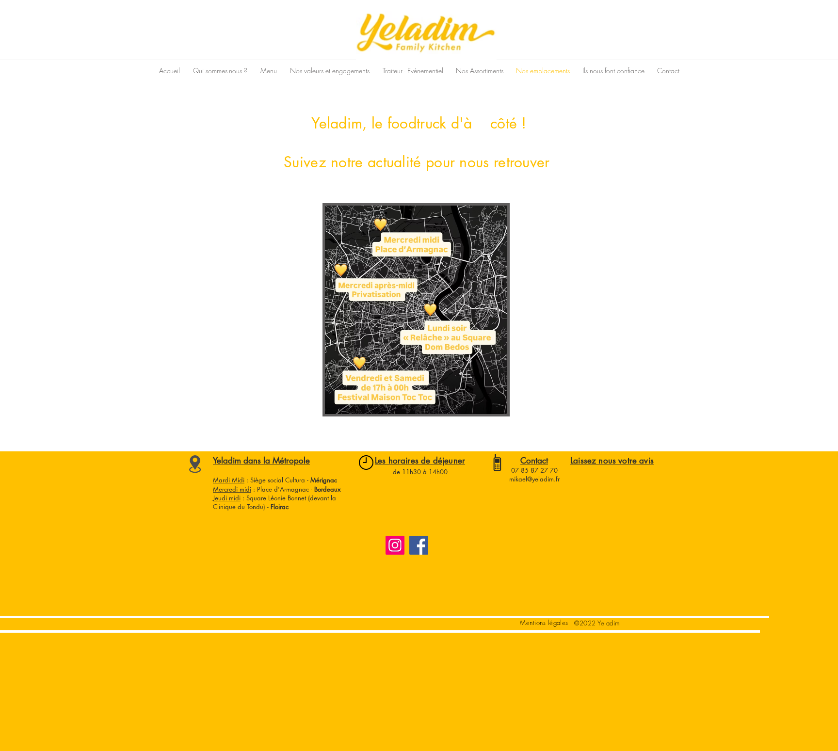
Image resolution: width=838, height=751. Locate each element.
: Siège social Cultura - (290, 480)
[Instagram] (395, 545)
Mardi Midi (228, 480)
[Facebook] (418, 545)
